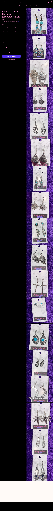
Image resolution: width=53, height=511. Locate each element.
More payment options (11, 59)
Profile (36, 5)
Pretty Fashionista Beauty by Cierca (11, 508)
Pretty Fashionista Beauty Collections (26, 5)
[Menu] (1, 2)
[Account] (48, 2)
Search (17, 5)
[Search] (4, 2)
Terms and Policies (26, 508)
